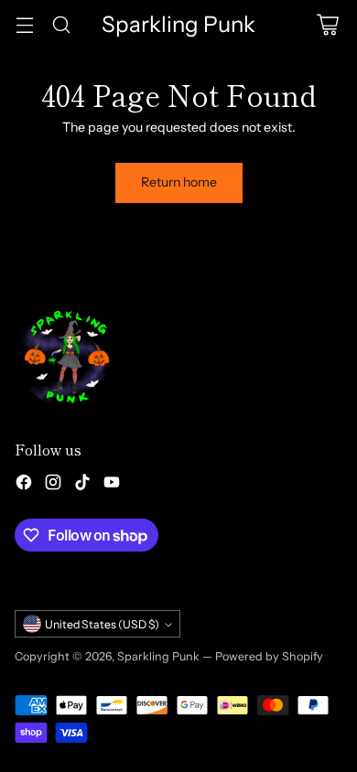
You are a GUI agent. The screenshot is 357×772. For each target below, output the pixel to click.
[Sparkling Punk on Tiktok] (82, 485)
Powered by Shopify (269, 656)
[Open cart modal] (327, 24)
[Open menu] (24, 24)
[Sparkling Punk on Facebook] (24, 485)
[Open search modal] (61, 24)
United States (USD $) (102, 624)
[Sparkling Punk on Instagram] (53, 485)
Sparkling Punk (158, 656)
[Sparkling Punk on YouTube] (112, 485)
